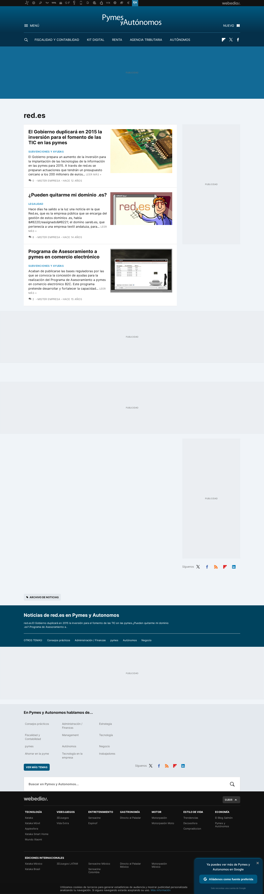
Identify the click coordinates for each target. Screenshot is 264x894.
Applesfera (31, 828)
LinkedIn (234, 566)
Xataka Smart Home (37, 834)
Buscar (232, 784)
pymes (114, 640)
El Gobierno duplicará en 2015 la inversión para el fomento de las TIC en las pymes (65, 137)
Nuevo (228, 25)
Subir (228, 799)
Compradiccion (192, 828)
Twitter (230, 39)
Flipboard (223, 39)
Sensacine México (99, 863)
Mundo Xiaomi (33, 839)
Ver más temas (37, 767)
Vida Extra (63, 823)
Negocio (146, 640)
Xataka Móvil (32, 823)
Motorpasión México (159, 865)
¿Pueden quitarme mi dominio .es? (67, 195)
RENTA (117, 40)
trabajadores (107, 753)
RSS (216, 566)
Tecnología (106, 735)
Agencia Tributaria (146, 40)
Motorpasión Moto (163, 823)
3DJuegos (63, 817)
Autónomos (180, 40)
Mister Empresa (48, 180)
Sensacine (94, 817)
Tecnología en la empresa (72, 755)
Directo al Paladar (130, 817)
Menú (34, 25)
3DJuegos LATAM (67, 863)
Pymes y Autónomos (222, 825)
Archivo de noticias (44, 597)
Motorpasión (159, 817)
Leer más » (93, 174)
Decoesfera (190, 823)
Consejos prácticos (58, 640)
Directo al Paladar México (130, 865)
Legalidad (35, 203)
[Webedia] (36, 798)
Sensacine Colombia (94, 870)
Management (70, 735)
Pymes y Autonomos (132, 19)
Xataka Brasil (32, 869)
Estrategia (105, 723)
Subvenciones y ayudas (46, 151)
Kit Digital (95, 40)
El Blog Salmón (224, 817)
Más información (161, 890)
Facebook (238, 39)
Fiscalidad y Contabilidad (57, 40)
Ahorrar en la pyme (37, 753)
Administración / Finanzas (90, 640)
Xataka (29, 817)
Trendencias (190, 817)
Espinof (92, 823)
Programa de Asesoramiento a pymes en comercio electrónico (64, 254)
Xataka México (33, 863)
